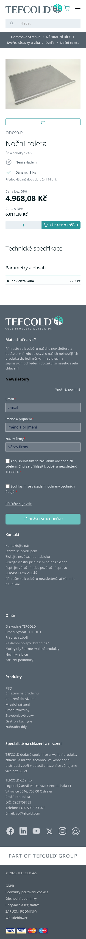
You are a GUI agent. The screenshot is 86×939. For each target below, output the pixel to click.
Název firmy (15, 439)
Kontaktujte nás (18, 545)
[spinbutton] (24, 225)
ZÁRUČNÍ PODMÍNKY (21, 911)
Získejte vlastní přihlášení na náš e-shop (36, 562)
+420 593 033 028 (32, 808)
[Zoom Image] (43, 84)
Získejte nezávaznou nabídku (28, 556)
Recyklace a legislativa (22, 905)
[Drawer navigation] (77, 9)
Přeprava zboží (17, 637)
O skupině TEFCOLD (21, 626)
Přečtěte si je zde (19, 504)
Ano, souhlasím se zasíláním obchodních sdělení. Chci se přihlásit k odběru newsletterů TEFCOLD (41, 466)
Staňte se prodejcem (21, 551)
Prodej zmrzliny (17, 710)
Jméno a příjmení (20, 419)
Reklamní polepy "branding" (27, 643)
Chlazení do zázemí (20, 698)
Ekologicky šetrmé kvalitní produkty (32, 648)
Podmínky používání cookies (27, 892)
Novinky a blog (17, 654)
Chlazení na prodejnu (22, 693)
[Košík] (67, 9)
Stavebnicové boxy (20, 715)
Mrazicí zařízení (18, 704)
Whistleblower (17, 918)
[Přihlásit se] (58, 9)
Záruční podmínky (19, 660)
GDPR (10, 885)
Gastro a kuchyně (19, 721)
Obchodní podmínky (21, 898)
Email (11, 399)
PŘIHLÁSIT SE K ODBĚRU (43, 519)
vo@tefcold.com (28, 813)
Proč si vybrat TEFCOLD (23, 632)
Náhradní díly (16, 727)
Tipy (9, 687)
